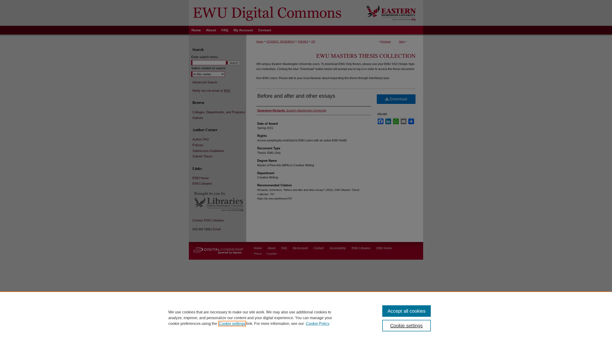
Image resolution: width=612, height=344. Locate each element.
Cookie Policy (317, 324)
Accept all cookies (407, 311)
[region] (306, 317)
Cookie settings (232, 324)
